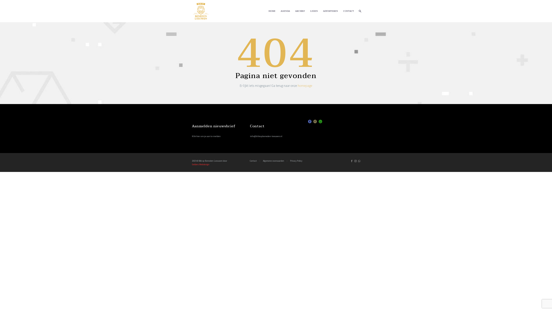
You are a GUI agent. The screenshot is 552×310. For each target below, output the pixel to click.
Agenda (285, 11)
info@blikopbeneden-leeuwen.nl (266, 136)
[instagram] (315, 122)
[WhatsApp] (359, 161)
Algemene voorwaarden (273, 161)
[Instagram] (355, 161)
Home (272, 11)
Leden (314, 11)
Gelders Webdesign (200, 164)
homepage (305, 85)
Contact (348, 11)
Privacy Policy (296, 161)
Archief (300, 11)
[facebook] (310, 122)
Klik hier (196, 136)
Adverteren (330, 11)
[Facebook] (352, 161)
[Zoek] (360, 11)
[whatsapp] (320, 122)
